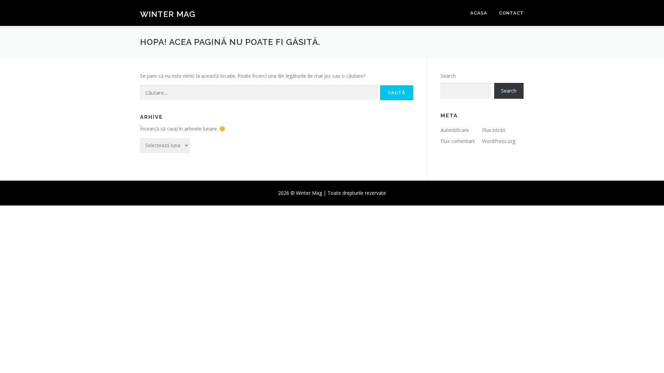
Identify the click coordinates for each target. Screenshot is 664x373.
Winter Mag (167, 14)
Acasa (478, 13)
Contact (511, 13)
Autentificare (455, 130)
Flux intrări (493, 130)
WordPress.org (498, 141)
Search (448, 76)
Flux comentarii (458, 141)
